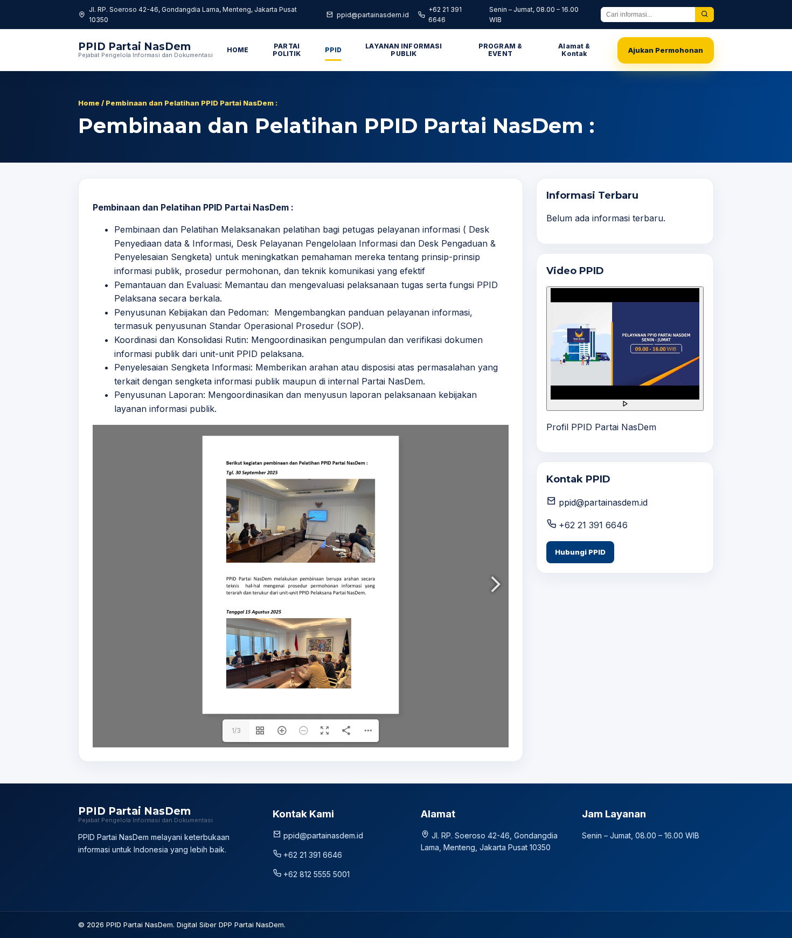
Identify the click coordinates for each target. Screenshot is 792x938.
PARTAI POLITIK (287, 50)
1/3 (236, 730)
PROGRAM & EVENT (500, 50)
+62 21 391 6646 (445, 14)
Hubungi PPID (580, 552)
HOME (237, 50)
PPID (333, 50)
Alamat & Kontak (574, 50)
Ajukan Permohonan (665, 50)
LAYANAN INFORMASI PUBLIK (403, 50)
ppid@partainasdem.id (373, 15)
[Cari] (704, 14)
